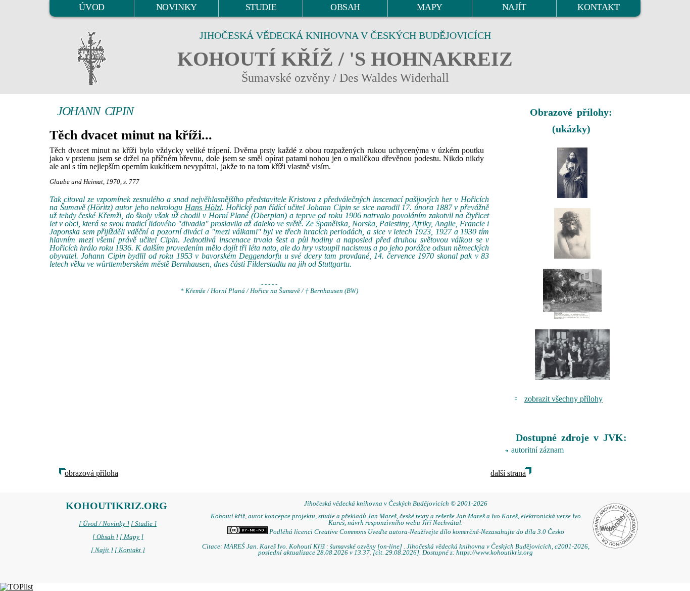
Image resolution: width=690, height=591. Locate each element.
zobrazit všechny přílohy (563, 399)
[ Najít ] (102, 550)
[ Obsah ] (105, 536)
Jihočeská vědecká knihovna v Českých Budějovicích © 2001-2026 (395, 503)
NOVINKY (176, 7)
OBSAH (345, 7)
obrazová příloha (91, 473)
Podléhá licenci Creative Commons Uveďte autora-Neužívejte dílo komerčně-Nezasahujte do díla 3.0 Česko (416, 531)
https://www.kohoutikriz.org (494, 552)
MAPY (429, 7)
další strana (508, 473)
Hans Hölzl (203, 207)
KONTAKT (598, 7)
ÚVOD (91, 7)
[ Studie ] (144, 523)
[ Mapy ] (131, 536)
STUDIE (261, 7)
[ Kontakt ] (130, 550)
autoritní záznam (537, 450)
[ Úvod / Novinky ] (104, 523)
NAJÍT (514, 7)
